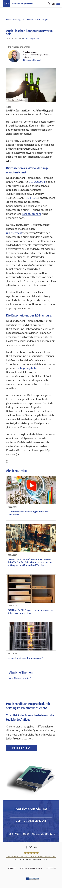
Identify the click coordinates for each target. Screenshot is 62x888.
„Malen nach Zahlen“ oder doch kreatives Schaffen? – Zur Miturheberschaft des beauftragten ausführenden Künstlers (30, 562)
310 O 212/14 (37, 181)
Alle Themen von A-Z (20, 678)
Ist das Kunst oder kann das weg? (25, 657)
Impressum (51, 868)
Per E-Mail (13, 833)
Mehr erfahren (21, 748)
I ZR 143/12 (31, 197)
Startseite (10, 19)
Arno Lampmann (31, 38)
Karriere (12, 868)
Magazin (20, 19)
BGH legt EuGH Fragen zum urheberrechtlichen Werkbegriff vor (30, 611)
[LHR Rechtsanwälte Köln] (6, 3)
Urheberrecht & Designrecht (39, 19)
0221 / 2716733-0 (43, 833)
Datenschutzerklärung (31, 868)
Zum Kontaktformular (31, 821)
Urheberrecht (14, 232)
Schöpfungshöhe (31, 213)
